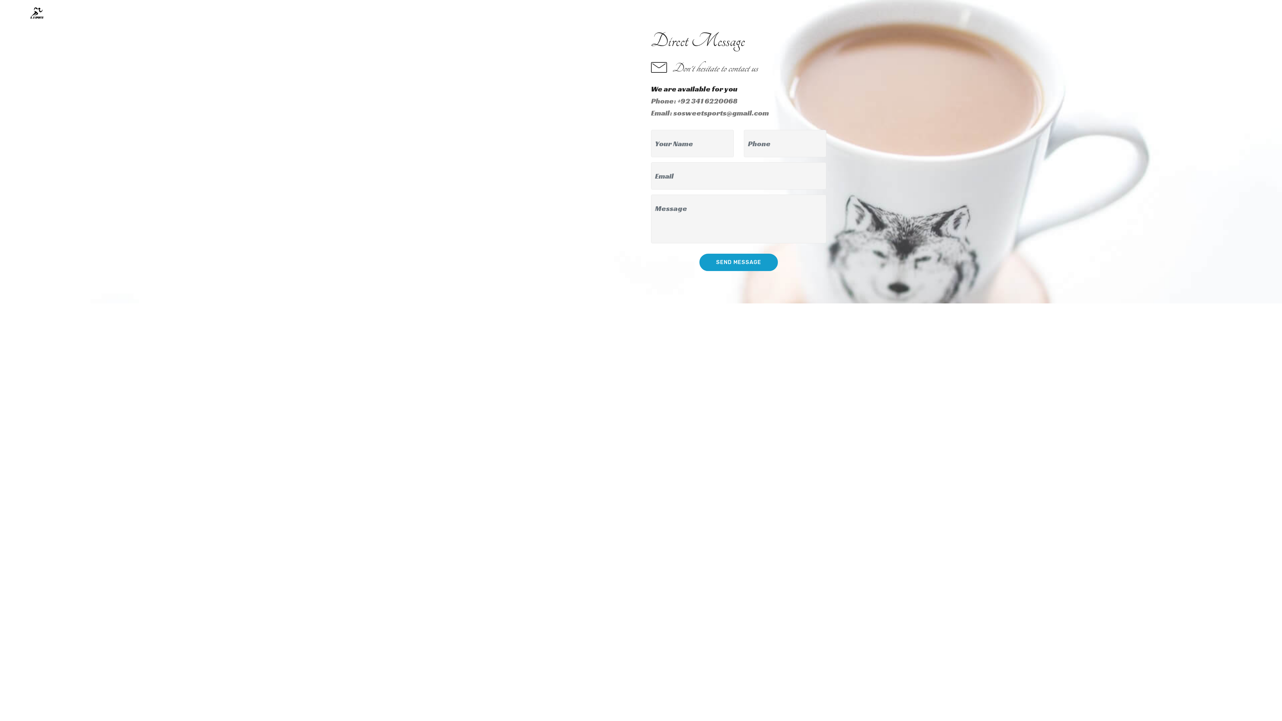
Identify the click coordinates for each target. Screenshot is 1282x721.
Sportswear (1124, 12)
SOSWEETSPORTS (81, 13)
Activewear (1069, 12)
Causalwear (1180, 12)
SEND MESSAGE (738, 262)
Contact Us (1233, 12)
